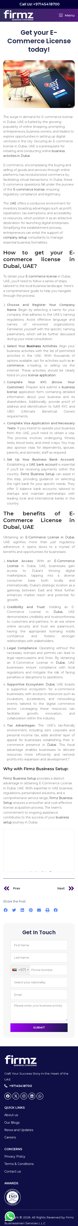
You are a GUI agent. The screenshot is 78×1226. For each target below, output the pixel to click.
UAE (13, 203)
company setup (15, 237)
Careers (10, 1137)
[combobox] (20, 970)
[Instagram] (23, 1096)
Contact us (12, 1171)
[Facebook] (7, 1096)
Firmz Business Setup (37, 474)
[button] (5, 909)
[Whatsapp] (39, 1096)
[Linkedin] (31, 1096)
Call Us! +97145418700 (39, 4)
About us (11, 1115)
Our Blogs (12, 1123)
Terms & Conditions (19, 1164)
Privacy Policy (14, 1156)
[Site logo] (18, 15)
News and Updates (18, 1130)
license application (41, 375)
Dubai (58, 612)
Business (34, 346)
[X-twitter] (15, 1096)
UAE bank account (43, 464)
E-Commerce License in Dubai (49, 537)
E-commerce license (29, 189)
